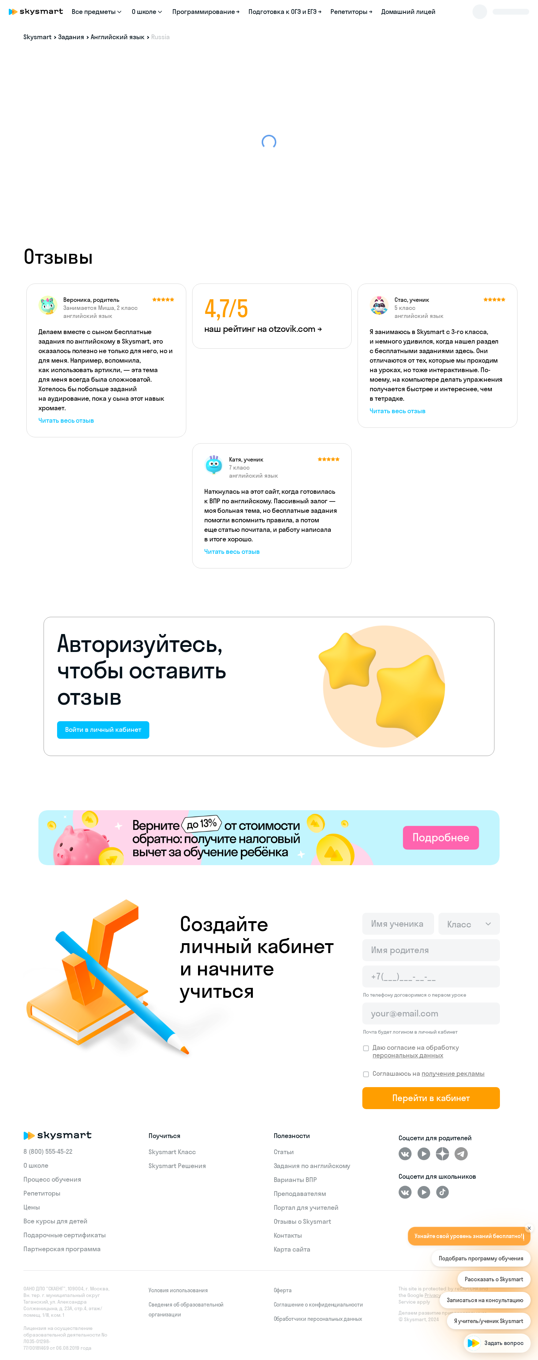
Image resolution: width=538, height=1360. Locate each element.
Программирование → (206, 11)
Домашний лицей (408, 11)
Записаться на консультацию (485, 1300)
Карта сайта (292, 1249)
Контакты (288, 1235)
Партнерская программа (62, 1249)
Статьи (284, 1152)
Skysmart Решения (177, 1165)
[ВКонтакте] (405, 1153)
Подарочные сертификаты (64, 1235)
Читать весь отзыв (66, 420)
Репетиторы (41, 1193)
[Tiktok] (442, 1192)
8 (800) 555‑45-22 (47, 1151)
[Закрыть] (529, 1219)
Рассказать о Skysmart (494, 1279)
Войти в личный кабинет (103, 729)
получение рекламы (453, 1073)
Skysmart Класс (172, 1152)
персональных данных (408, 1055)
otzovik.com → (295, 328)
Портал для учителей (306, 1207)
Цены (31, 1207)
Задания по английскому (312, 1165)
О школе (35, 1165)
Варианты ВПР (295, 1179)
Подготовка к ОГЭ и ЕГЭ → (285, 11)
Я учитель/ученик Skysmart (488, 1321)
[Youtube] (423, 1153)
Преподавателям (300, 1193)
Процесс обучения (52, 1179)
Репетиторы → (351, 11)
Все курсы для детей (55, 1221)
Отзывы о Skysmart (302, 1221)
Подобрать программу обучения (481, 1258)
